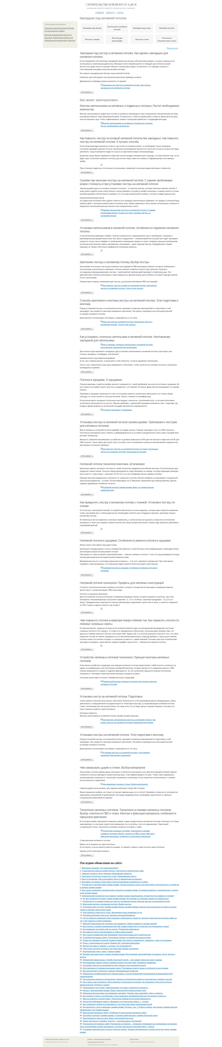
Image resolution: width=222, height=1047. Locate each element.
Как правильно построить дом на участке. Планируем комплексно (111, 929)
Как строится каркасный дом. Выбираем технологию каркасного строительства (117, 934)
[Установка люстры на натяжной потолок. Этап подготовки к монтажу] (129, 754)
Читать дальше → (87, 92)
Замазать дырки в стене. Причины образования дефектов (107, 873)
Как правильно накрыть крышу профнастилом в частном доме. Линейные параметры (119, 962)
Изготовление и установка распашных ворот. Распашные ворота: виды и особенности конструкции (125, 968)
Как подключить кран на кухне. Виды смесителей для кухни (108, 1018)
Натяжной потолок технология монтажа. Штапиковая (112, 464)
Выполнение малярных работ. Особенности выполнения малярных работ (115, 1012)
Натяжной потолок (166, 28)
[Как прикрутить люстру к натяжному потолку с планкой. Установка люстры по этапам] (129, 529)
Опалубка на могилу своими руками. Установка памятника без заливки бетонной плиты (120, 1015)
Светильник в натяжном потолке (117, 27)
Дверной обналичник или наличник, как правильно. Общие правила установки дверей (120, 923)
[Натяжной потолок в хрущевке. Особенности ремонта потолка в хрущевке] (129, 569)
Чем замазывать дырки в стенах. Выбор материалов (112, 767)
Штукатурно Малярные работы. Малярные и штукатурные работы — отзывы (116, 1001)
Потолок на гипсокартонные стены (166, 39)
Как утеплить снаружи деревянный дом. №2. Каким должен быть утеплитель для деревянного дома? (126, 926)
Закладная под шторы (142, 28)
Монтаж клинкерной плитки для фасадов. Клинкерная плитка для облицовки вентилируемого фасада (60, 38)
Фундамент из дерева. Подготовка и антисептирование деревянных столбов (115, 881)
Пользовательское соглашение (102, 1039)
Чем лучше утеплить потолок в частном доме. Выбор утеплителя (110, 948)
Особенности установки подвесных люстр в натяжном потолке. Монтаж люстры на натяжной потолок (126, 901)
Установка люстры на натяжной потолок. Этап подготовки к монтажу (121, 734)
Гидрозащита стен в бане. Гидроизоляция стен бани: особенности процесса (115, 987)
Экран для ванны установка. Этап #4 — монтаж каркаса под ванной (112, 1021)
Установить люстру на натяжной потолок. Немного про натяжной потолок (114, 965)
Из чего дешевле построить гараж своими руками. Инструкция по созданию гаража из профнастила (126, 898)
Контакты (90, 1039)
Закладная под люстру (92, 28)
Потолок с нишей (92, 39)
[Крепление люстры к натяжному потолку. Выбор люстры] (129, 287)
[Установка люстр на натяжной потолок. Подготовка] (129, 721)
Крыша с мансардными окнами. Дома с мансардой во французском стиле (114, 990)
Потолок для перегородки (117, 39)
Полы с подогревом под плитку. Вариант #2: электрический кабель (111, 943)
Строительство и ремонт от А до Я (111, 4)
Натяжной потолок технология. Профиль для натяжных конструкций (122, 583)
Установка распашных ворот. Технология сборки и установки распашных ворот (117, 937)
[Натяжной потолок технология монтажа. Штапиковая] (129, 489)
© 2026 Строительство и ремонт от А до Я (57, 1039)
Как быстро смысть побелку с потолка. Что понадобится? (107, 945)
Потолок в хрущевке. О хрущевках (101, 380)
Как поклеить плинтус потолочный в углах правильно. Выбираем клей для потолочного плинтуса (124, 996)
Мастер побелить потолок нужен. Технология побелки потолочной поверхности (117, 998)
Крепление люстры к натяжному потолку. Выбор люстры (114, 262)
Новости (110, 12)
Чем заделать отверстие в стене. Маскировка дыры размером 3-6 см (112, 912)
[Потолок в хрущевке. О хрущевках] (129, 410)
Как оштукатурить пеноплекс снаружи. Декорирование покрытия (110, 971)
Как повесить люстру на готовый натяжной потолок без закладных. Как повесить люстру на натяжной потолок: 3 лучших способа (129, 140)
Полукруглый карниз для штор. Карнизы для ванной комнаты (109, 915)
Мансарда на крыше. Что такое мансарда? (100, 868)
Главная (99, 12)
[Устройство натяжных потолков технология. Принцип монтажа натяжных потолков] (129, 683)
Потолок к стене (142, 39)
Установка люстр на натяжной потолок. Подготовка (111, 696)
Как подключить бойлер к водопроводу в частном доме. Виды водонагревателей (117, 1004)
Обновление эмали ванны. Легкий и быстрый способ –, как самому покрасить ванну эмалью (122, 959)
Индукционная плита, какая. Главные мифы (101, 951)
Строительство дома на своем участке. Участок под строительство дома (113, 870)
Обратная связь (134, 1039)
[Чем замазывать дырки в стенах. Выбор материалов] (129, 784)
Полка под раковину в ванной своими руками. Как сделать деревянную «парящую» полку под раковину (127, 940)
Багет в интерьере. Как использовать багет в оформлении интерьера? (112, 879)
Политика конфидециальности (96, 1042)
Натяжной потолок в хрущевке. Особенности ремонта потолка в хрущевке (125, 540)
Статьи (120, 12)
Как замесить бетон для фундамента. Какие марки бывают (108, 932)
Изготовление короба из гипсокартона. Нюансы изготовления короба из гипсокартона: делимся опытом (127, 979)
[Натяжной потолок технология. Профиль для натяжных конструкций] (129, 608)
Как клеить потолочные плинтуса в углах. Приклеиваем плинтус (109, 876)
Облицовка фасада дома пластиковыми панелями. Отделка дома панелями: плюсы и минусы (123, 993)
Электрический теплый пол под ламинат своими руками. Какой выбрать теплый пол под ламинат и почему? (128, 895)
